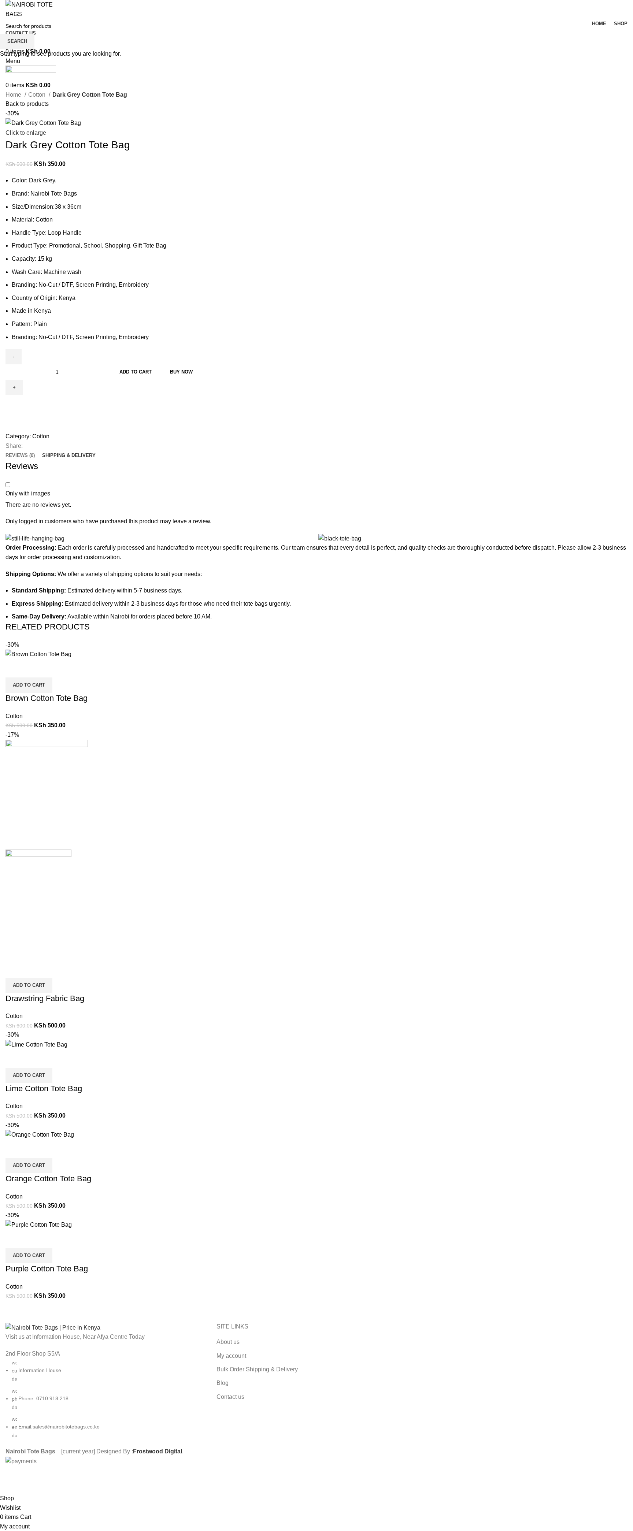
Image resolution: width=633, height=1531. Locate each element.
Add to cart (135, 372)
